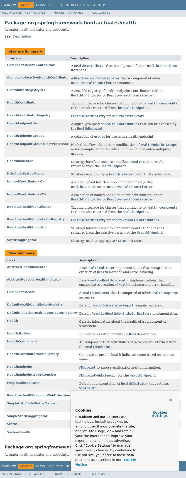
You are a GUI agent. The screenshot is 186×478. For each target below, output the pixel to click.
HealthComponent (22, 341)
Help (101, 5)
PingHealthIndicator (23, 382)
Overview (8, 5)
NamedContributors (23, 194)
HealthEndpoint (19, 366)
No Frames (75, 12)
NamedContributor (22, 181)
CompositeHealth (21, 292)
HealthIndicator (20, 161)
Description (22, 36)
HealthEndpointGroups (25, 135)
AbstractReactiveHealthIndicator (34, 279)
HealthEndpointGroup (24, 123)
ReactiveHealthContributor (29, 206)
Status (12, 424)
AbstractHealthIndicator (27, 267)
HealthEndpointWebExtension (31, 374)
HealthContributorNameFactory (33, 354)
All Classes (101, 12)
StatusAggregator (21, 240)
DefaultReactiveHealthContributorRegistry (42, 312)
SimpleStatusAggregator (27, 416)
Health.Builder (19, 333)
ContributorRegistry (23, 90)
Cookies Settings (160, 414)
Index (90, 5)
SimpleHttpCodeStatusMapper (32, 403)
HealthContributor (22, 102)
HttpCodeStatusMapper (26, 173)
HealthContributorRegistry (28, 115)
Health (12, 320)
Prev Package (11, 12)
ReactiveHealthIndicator (27, 227)
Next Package (34, 12)
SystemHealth (18, 432)
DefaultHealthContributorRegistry (35, 304)
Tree (59, 5)
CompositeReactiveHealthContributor (38, 77)
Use (50, 5)
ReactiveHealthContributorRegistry (36, 219)
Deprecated (75, 5)
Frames (59, 12)
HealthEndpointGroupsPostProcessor (37, 144)
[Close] (171, 400)
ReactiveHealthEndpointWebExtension (38, 395)
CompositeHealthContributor (30, 65)
